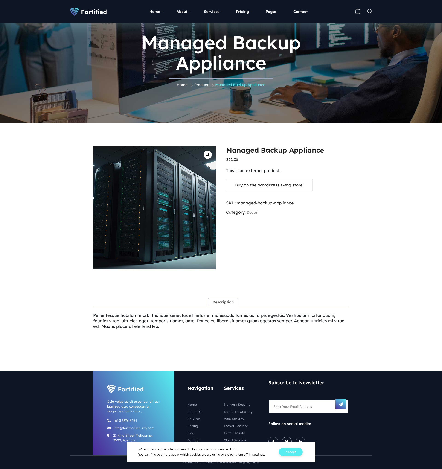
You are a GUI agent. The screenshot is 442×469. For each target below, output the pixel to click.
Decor (252, 212)
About (182, 11)
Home (154, 11)
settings (258, 454)
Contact (300, 11)
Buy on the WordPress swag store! (269, 185)
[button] (208, 155)
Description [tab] (223, 302)
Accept (291, 452)
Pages (271, 11)
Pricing (242, 11)
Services (211, 11)
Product (201, 84)
